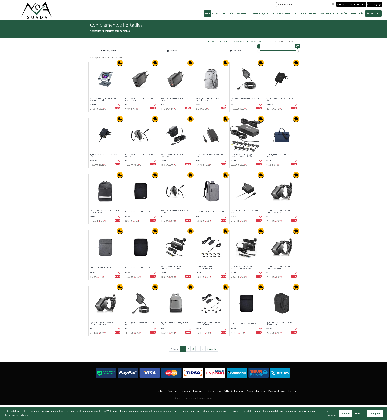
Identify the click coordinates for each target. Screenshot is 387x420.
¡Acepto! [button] (345, 413)
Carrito (374, 13)
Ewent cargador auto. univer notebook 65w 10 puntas (208, 267)
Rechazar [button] (359, 413)
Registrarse (360, 4)
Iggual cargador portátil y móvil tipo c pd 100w (175, 155)
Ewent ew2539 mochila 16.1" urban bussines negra (104, 211)
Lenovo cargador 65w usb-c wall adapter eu (244, 211)
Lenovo (234, 217)
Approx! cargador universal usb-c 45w (103, 155)
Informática (237, 41)
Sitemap (292, 391)
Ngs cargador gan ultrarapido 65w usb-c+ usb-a (174, 99)
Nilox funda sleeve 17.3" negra (137, 267)
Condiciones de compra (191, 391)
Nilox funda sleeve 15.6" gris (101, 267)
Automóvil (342, 13)
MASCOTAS (242, 13)
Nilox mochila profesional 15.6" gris (210, 211)
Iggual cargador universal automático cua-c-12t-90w (241, 155)
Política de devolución (234, 391)
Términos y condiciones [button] (17, 415)
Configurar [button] (375, 413)
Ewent (92, 217)
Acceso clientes (345, 4)
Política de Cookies (276, 391)
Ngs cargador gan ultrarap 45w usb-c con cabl (175, 211)
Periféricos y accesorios (257, 41)
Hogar (215, 13)
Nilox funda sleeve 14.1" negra (137, 211)
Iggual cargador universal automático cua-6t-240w (171, 267)
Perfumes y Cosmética (284, 13)
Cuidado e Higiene (308, 13)
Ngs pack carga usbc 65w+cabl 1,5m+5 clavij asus (278, 211)
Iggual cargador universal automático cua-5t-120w (241, 267)
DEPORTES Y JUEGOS (261, 13)
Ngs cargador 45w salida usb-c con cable (245, 99)
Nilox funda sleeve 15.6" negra (243, 323)
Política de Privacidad (256, 391)
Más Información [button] (330, 413)
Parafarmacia (327, 13)
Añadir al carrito (106, 115)
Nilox (198, 161)
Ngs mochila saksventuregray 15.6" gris (175, 323)
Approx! (269, 105)
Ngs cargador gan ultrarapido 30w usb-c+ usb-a (139, 99)
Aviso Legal (173, 391)
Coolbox (94, 105)
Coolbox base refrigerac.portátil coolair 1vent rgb (103, 99)
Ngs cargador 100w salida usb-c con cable (139, 323)
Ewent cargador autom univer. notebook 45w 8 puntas (208, 323)
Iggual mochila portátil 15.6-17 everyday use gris (208, 99)
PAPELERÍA (228, 13)
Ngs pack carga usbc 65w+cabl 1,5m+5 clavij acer (278, 267)
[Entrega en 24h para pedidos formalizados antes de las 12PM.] (120, 63)
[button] (172, 50)
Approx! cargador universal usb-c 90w (280, 99)
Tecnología (357, 13)
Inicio (208, 13)
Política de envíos (213, 391)
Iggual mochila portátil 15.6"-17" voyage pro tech (279, 323)
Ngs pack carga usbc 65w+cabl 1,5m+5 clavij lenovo (102, 323)
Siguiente (211, 348)
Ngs (126, 105)
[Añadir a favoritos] (119, 104)
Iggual (198, 105)
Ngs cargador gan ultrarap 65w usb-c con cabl (140, 155)
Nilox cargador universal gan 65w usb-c (209, 155)
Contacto (161, 391)
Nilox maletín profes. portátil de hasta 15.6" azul (279, 155)
